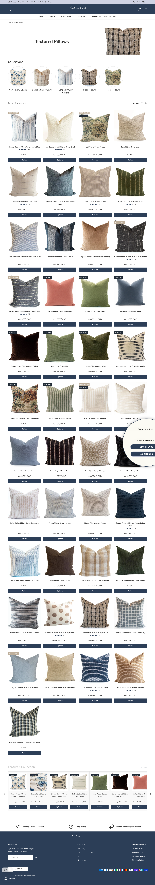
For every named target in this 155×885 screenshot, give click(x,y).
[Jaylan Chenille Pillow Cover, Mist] (24, 667)
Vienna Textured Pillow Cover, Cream (59, 633)
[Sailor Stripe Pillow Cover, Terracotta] (24, 503)
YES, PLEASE (131, 446)
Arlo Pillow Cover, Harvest (95, 471)
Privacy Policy (137, 849)
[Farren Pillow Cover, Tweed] (95, 181)
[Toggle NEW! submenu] (45, 16)
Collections (81, 16)
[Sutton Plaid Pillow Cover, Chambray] (130, 612)
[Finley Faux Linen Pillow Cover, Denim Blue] (59, 181)
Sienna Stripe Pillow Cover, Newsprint (130, 366)
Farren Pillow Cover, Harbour (60, 523)
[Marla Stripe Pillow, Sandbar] (95, 398)
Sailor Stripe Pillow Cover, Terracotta (24, 523)
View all (144, 767)
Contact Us (82, 860)
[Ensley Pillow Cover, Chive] (95, 291)
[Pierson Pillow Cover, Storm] (24, 451)
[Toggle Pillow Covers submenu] (72, 16)
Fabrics (52, 16)
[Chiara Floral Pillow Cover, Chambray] (18, 781)
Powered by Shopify (29, 875)
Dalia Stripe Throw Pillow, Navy (95, 687)
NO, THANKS (131, 454)
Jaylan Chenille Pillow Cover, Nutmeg (95, 257)
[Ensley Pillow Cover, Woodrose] (59, 291)
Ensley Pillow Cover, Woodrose (60, 311)
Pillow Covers (66, 16)
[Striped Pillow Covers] (66, 76)
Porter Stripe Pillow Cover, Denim (60, 257)
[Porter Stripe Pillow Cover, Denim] (59, 236)
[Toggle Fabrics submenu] (56, 16)
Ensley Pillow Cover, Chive (95, 311)
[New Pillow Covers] (18, 76)
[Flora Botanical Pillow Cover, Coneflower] (24, 236)
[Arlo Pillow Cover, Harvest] (95, 451)
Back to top (76, 836)
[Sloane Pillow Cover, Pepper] (95, 503)
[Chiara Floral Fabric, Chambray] (38, 781)
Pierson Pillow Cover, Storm (24, 471)
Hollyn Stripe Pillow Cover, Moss (79, 795)
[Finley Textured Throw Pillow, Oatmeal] (59, 667)
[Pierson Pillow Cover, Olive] (95, 346)
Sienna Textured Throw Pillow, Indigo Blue (130, 524)
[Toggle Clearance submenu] (100, 16)
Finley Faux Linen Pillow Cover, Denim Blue (60, 203)
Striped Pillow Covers (66, 91)
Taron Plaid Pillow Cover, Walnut (95, 633)
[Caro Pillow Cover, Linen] (130, 127)
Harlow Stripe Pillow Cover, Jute (24, 202)
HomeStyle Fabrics (18, 875)
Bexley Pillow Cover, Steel (130, 311)
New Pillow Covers (18, 89)
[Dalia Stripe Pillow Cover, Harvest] (130, 667)
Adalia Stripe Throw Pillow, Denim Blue (24, 311)
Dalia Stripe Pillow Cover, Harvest (130, 687)
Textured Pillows (18, 22)
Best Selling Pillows (42, 89)
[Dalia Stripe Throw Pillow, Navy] (95, 667)
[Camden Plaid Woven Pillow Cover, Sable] (130, 236)
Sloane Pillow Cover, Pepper (95, 523)
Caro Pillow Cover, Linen (130, 147)
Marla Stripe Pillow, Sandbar (95, 418)
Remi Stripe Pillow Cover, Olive (130, 202)
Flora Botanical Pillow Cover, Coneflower (24, 257)
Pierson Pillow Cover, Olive (95, 366)
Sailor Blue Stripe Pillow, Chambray (24, 580)
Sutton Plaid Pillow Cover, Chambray (130, 633)
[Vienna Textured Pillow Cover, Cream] (59, 612)
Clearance (94, 16)
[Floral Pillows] (113, 76)
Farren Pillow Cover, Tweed (95, 202)
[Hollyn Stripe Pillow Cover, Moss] (79, 781)
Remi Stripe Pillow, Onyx (60, 471)
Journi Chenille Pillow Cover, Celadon (24, 633)
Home (9, 22)
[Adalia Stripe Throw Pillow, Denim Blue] (24, 291)
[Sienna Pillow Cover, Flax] (130, 398)
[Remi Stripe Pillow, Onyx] (59, 451)
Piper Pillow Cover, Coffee (60, 580)
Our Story (81, 849)
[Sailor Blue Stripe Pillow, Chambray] (24, 560)
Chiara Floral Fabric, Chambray (38, 795)
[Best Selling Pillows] (42, 76)
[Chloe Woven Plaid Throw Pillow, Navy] (24, 722)
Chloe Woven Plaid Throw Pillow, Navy (24, 742)
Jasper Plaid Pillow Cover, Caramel (95, 580)
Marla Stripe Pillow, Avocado (60, 418)
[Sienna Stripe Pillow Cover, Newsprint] (130, 346)
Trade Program (110, 16)
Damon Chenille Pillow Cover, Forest (130, 580)
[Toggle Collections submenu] (86, 16)
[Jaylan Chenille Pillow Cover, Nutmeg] (95, 236)
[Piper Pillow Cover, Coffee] (59, 560)
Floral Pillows (113, 89)
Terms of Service (138, 856)
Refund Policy (137, 852)
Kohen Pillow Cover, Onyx (130, 471)
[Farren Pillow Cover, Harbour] (59, 503)
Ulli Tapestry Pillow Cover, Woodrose (24, 418)
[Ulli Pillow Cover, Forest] (95, 127)
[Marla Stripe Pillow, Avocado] (59, 398)
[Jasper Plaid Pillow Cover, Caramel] (95, 560)
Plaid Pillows (89, 89)
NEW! (41, 16)
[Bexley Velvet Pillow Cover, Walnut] (24, 346)
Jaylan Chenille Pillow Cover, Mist (24, 687)
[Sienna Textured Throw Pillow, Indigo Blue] (130, 503)
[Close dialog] (152, 421)
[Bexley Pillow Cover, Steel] (130, 291)
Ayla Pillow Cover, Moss (60, 366)
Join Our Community (85, 852)
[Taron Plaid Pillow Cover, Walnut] (95, 612)
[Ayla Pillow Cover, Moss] (59, 346)
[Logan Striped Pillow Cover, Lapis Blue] (24, 127)
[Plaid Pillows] (89, 76)
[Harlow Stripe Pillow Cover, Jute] (24, 181)
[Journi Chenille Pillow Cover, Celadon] (24, 612)
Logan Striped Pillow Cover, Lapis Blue (24, 147)
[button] (146, 9)
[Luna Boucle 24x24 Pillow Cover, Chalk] (59, 127)
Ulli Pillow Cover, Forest (95, 147)
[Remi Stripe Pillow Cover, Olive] (130, 181)
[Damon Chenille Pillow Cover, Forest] (130, 560)
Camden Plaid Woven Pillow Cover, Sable (130, 257)
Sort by (10, 103)
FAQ (79, 856)
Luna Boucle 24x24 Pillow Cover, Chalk (59, 147)
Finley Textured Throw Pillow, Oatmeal (60, 687)
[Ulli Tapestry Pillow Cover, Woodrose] (24, 398)
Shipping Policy (138, 860)
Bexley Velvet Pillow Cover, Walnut (24, 366)
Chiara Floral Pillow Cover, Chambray (18, 795)
